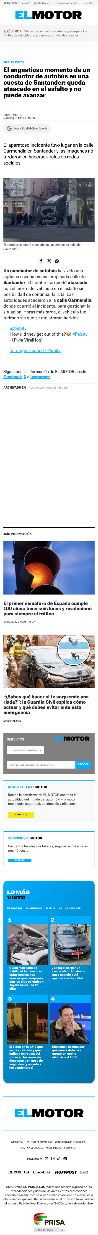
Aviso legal (17, 1142)
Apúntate (21, 814)
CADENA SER (73, 908)
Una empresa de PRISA (49, 1218)
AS (60, 908)
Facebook (12, 377)
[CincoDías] (42, 1172)
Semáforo (89, 3)
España (63, 387)
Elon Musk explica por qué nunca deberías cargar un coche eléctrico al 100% (68, 1052)
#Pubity (79, 334)
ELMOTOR (14, 908)
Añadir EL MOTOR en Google (30, 128)
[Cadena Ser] (84, 1172)
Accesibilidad (54, 1148)
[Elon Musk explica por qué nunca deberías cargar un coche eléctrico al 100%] (70, 1042)
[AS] (26, 1172)
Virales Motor (13, 62)
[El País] (15, 1172)
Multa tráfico (42, 3)
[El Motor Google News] (65, 1159)
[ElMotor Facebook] (41, 1159)
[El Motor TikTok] (58, 1159)
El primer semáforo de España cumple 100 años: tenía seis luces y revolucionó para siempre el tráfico (47, 608)
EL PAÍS (50, 908)
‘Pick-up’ (25, 3)
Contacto (69, 1148)
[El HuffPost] (66, 1173)
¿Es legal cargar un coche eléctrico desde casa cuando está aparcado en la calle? (68, 973)
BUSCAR (20, 860)
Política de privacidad (40, 1142)
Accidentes (36, 387)
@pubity (18, 328)
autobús (51, 387)
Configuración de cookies (70, 1142)
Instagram (40, 377)
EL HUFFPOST (34, 908)
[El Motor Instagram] (52, 1159)
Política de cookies (32, 1148)
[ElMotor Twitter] (47, 1159)
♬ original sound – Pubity (35, 350)
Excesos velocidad (67, 3)
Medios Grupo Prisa (49, 1230)
